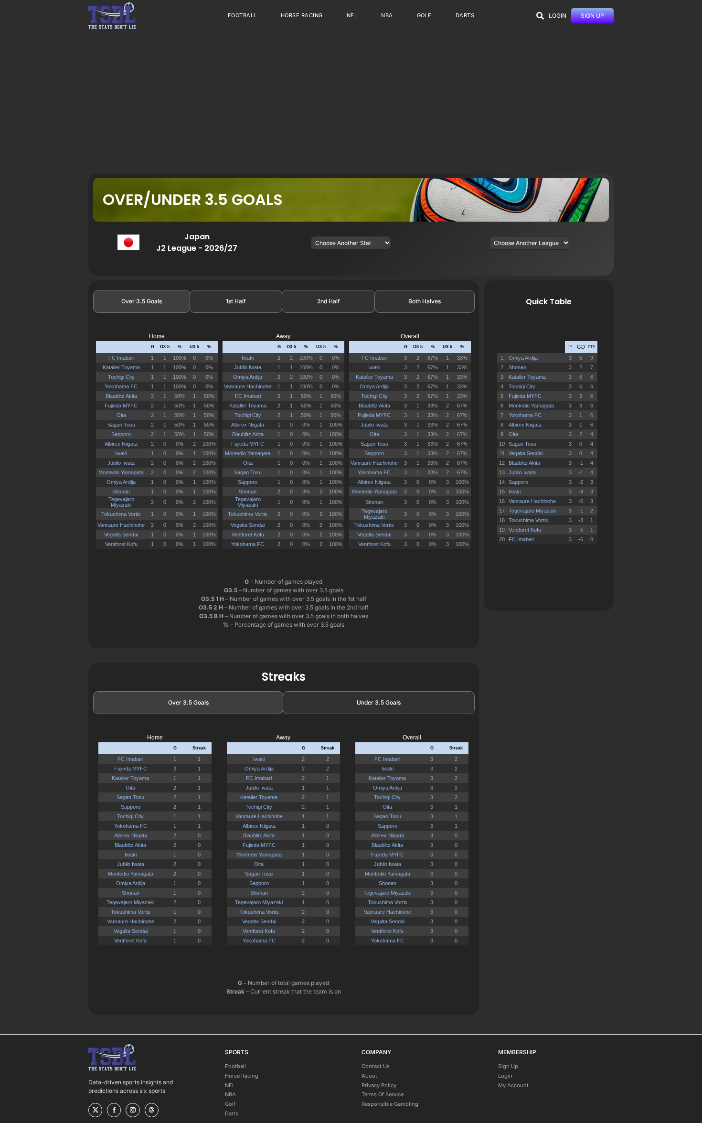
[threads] (152, 1110)
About (369, 1075)
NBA (230, 1094)
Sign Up (508, 1066)
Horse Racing (241, 1075)
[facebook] (114, 1110)
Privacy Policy (379, 1085)
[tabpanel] (283, 443)
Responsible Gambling (390, 1104)
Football (235, 1066)
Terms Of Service (383, 1094)
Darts (231, 1113)
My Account (513, 1085)
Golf (230, 1104)
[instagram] (132, 1110)
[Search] (540, 15)
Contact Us (376, 1066)
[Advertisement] (351, 102)
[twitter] (95, 1110)
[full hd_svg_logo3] (112, 5)
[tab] (141, 301)
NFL (230, 1085)
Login (505, 1075)
